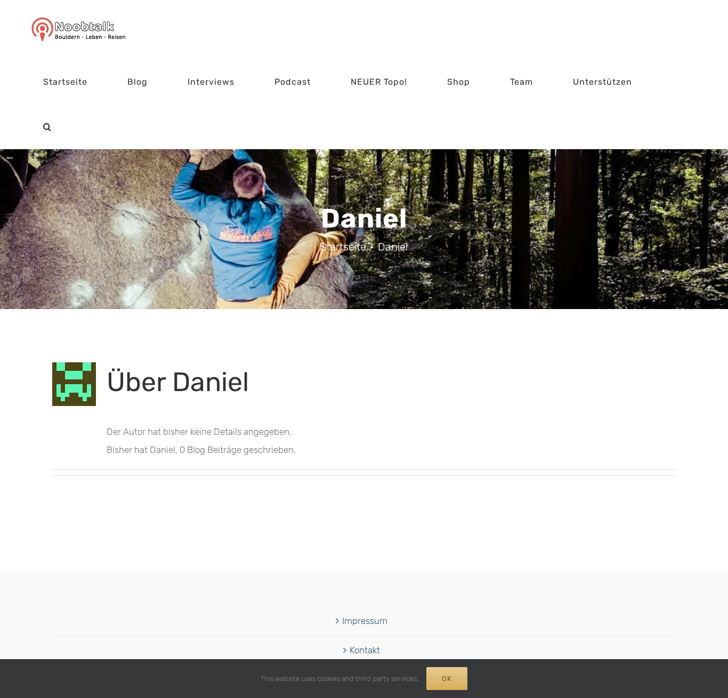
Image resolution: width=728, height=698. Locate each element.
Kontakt (365, 650)
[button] (47, 126)
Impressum (364, 620)
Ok (447, 679)
